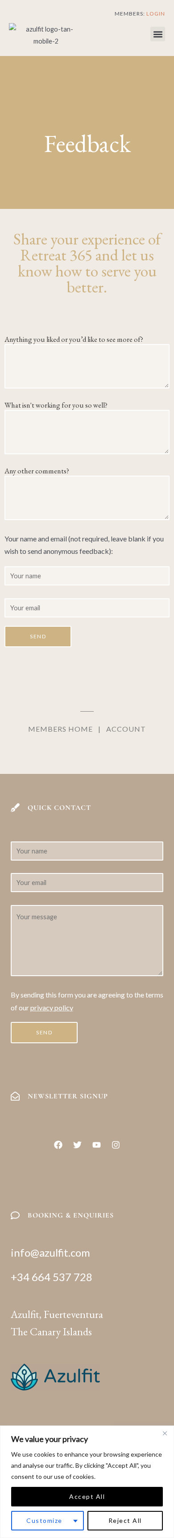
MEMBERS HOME (60, 729)
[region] (87, 1482)
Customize (44, 1520)
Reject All (125, 1520)
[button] (157, 34)
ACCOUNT (126, 729)
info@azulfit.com (50, 1252)
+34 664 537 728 (51, 1276)
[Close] (164, 1433)
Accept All (87, 1496)
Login (155, 13)
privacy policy (51, 1007)
